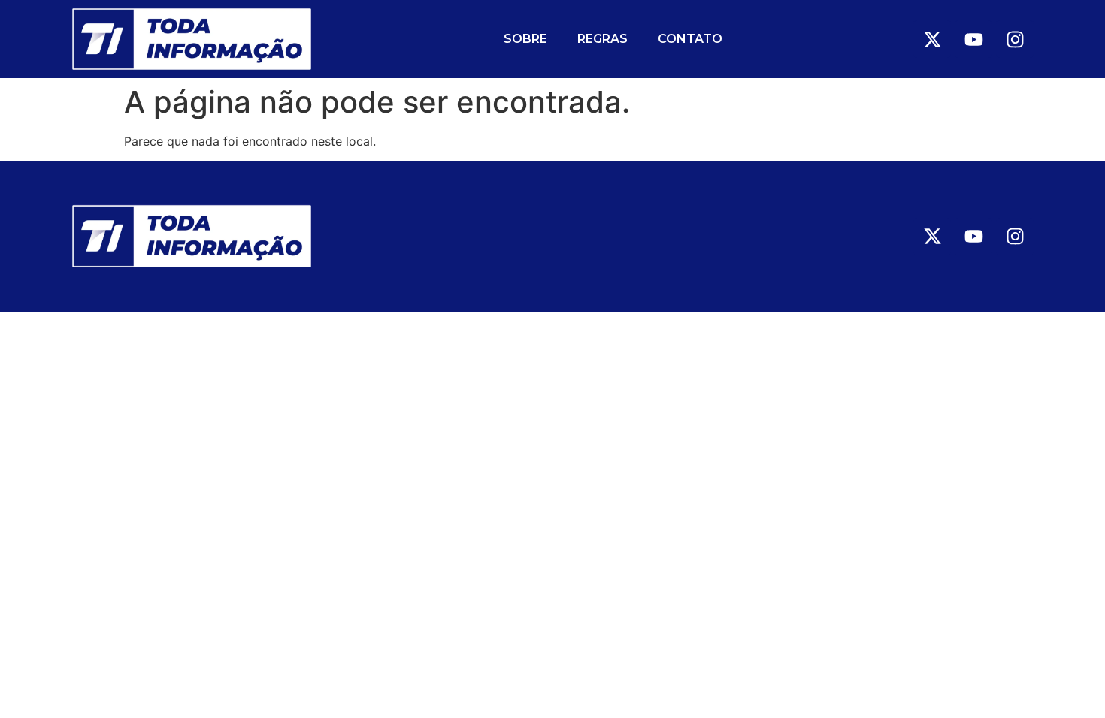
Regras (602, 39)
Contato (690, 39)
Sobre (525, 39)
